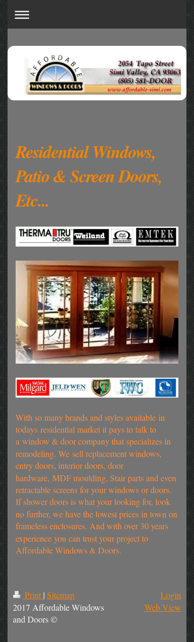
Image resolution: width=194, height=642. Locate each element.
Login (171, 594)
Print (33, 594)
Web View (162, 607)
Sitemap (60, 594)
